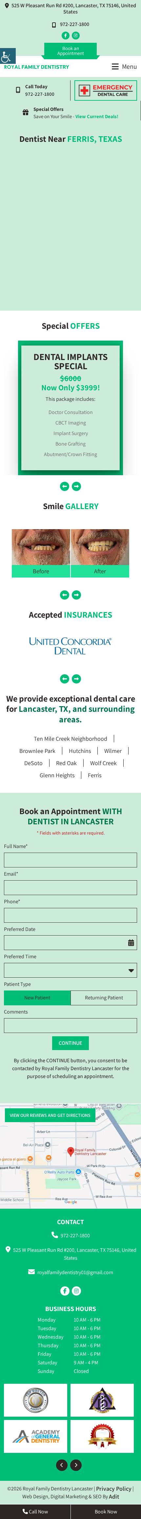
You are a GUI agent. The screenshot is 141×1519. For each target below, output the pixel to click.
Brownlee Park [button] (37, 751)
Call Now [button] (38, 1511)
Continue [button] (70, 1043)
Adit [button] (114, 1496)
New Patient (37, 997)
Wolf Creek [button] (103, 763)
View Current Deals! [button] (96, 116)
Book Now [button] (106, 1511)
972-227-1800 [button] (74, 24)
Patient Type (17, 984)
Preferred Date (19, 929)
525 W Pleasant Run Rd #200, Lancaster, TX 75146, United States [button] (73, 8)
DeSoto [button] (33, 763)
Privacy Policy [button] (113, 1488)
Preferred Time (20, 956)
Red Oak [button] (66, 763)
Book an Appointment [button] (70, 50)
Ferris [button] (94, 775)
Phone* (12, 901)
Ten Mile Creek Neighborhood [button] (70, 738)
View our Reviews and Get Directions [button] (50, 1115)
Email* (11, 874)
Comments (16, 1012)
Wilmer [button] (113, 751)
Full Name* (16, 846)
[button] (8, 56)
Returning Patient (104, 997)
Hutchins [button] (80, 751)
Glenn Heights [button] (57, 775)
